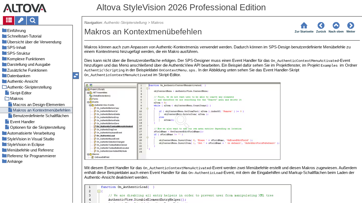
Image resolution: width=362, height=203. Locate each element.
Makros (157, 23)
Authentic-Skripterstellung (125, 23)
